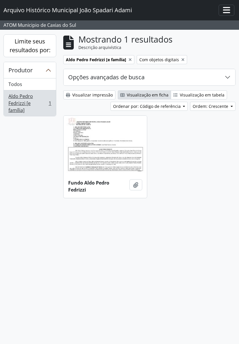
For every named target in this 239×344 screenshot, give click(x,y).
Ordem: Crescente (211, 106)
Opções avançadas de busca (106, 77)
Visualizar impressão (92, 95)
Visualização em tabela (201, 95)
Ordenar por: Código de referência (147, 106)
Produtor (20, 70)
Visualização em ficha (147, 95)
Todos (15, 84)
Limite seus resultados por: (30, 45)
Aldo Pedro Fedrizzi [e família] (29, 103)
